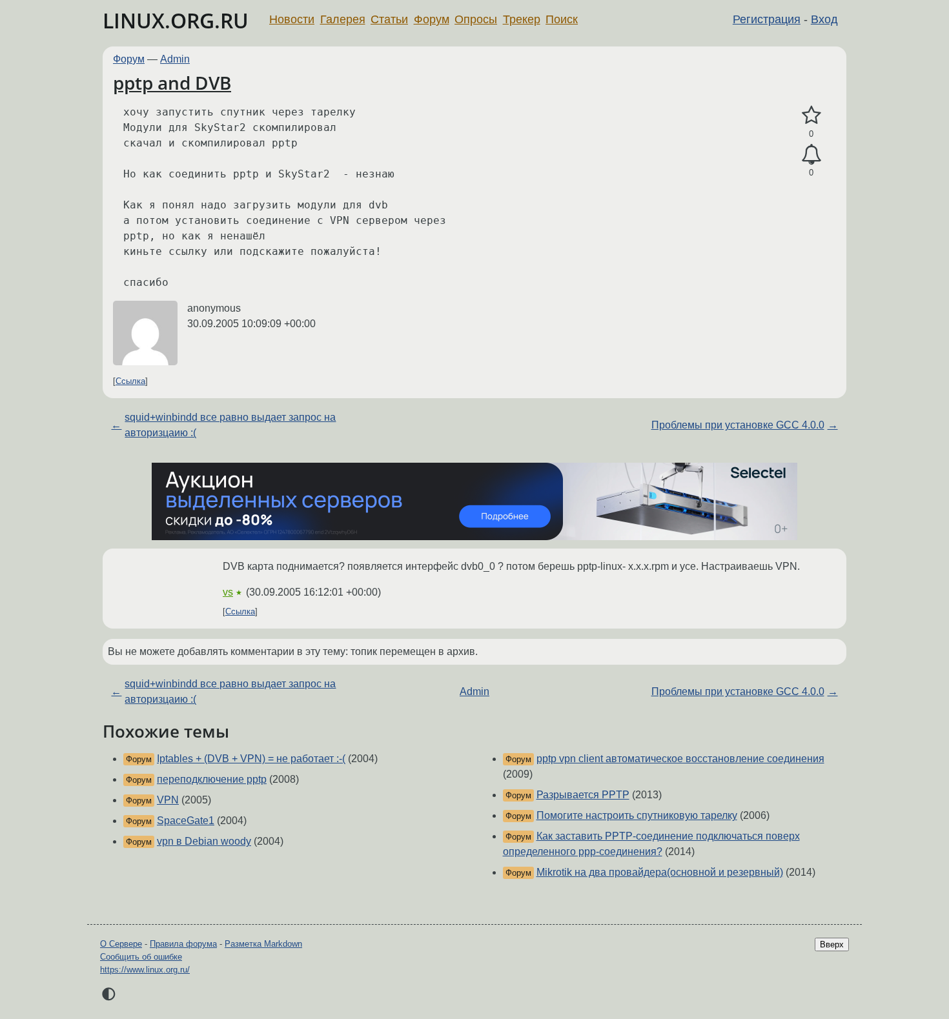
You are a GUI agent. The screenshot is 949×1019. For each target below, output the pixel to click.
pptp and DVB (172, 82)
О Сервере (121, 944)
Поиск (562, 19)
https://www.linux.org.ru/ (145, 969)
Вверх (832, 944)
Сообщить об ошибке (141, 957)
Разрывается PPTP (582, 794)
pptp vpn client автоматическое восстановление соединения (680, 758)
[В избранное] (811, 115)
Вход (824, 19)
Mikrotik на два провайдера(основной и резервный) (659, 872)
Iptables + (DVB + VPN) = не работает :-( (251, 758)
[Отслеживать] (811, 154)
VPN (168, 799)
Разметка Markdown (263, 944)
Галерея (342, 19)
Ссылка (130, 381)
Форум (431, 19)
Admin (175, 59)
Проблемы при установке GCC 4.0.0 (737, 424)
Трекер (521, 19)
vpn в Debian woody (204, 841)
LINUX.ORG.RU (176, 20)
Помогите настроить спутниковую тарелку (636, 815)
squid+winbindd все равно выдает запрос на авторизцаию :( (230, 425)
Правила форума (183, 944)
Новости (291, 19)
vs (228, 592)
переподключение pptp (212, 779)
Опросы (475, 19)
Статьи (389, 19)
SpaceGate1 (185, 820)
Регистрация (767, 19)
